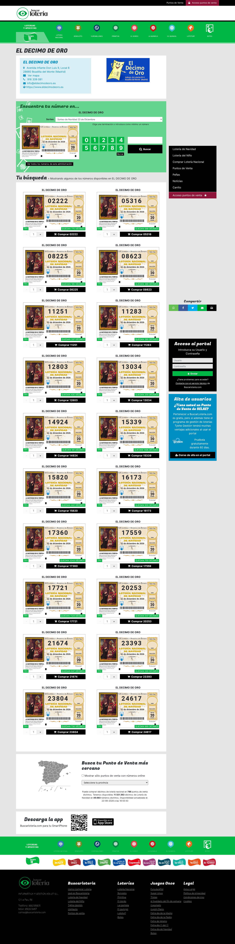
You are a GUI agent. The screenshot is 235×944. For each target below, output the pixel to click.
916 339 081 (34, 79)
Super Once (74, 867)
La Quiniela (153, 36)
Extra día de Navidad (209, 867)
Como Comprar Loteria (79, 889)
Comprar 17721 (67, 621)
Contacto (73, 909)
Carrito (177, 187)
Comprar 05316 (141, 234)
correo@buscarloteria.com (32, 912)
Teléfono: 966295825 (29, 905)
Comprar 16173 (141, 510)
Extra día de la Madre (161, 913)
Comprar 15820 (67, 510)
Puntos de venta (76, 913)
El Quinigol (170, 851)
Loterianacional (59, 36)
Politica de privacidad (194, 893)
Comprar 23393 (141, 676)
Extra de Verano (194, 867)
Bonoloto (78, 36)
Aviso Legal (189, 889)
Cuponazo (133, 867)
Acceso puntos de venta (187, 195)
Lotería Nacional (126, 889)
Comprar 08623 (141, 289)
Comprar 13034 (141, 400)
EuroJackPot (157, 889)
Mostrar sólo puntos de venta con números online (114, 775)
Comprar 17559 (141, 566)
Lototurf (191, 36)
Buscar (147, 149)
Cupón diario (104, 867)
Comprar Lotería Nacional (188, 161)
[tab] (33, 27)
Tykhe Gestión (75, 905)
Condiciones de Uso (194, 897)
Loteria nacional (61, 851)
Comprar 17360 (67, 566)
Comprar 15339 (141, 455)
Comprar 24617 (141, 732)
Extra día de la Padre (161, 917)
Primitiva (115, 36)
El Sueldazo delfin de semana (119, 867)
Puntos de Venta (175, 2)
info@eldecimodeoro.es (41, 83)
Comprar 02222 (67, 234)
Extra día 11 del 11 (159, 925)
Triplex (154, 897)
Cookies (188, 901)
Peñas (176, 174)
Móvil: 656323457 (27, 909)
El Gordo (134, 36)
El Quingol (171, 36)
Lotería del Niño (182, 155)
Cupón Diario (157, 909)
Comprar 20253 (141, 621)
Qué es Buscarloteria (78, 893)
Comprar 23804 (67, 732)
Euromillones (97, 36)
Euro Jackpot (59, 867)
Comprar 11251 (67, 344)
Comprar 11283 (141, 344)
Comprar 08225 (67, 289)
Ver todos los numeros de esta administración (49, 164)
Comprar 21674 (67, 676)
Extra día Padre (164, 867)
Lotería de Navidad (184, 149)
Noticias (178, 181)
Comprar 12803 (67, 400)
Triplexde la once (89, 867)
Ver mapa (33, 75)
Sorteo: (50, 119)
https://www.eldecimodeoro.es (44, 87)
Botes (209, 36)
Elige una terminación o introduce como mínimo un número (121, 124)
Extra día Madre (149, 867)
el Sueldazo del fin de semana (166, 901)
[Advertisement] (193, 95)
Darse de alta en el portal (194, 455)
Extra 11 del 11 (179, 867)
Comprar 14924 (67, 455)
